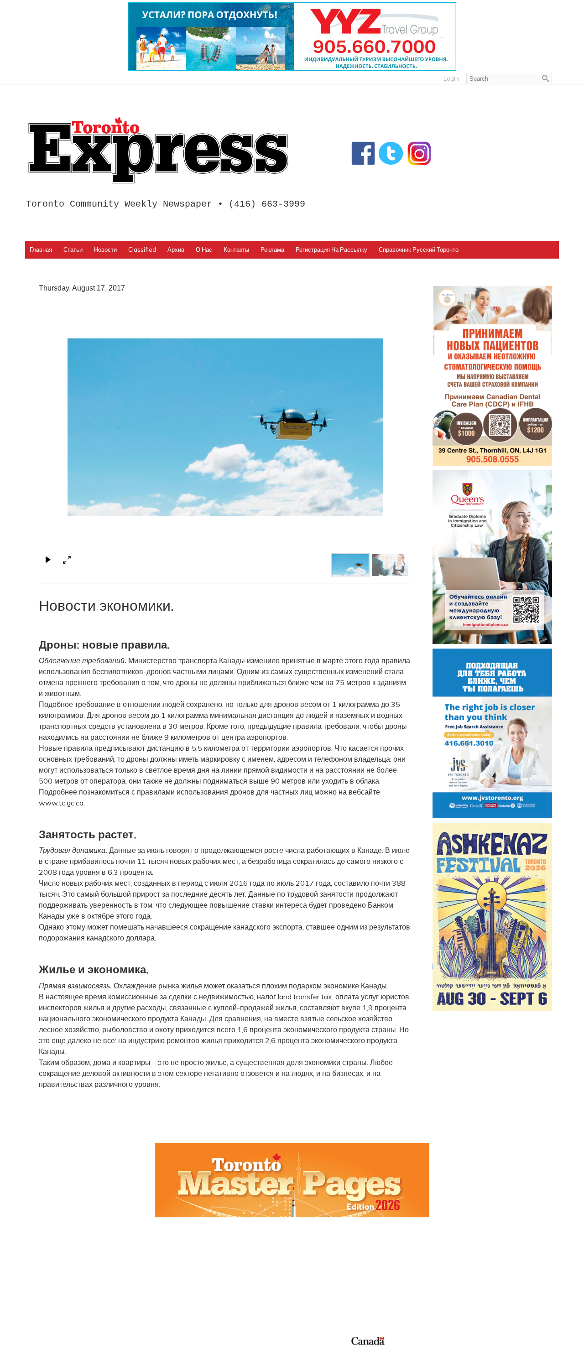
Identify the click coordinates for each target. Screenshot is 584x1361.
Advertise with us (461, 1267)
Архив (175, 249)
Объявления (320, 1300)
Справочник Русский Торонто (419, 249)
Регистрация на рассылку (331, 249)
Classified (142, 249)
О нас (204, 249)
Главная (41, 249)
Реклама (272, 249)
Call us (443, 1256)
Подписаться (321, 1267)
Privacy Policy (88, 1351)
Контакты (236, 249)
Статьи (73, 249)
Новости (105, 249)
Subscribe (448, 1278)
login (451, 78)
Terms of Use (52, 1351)
